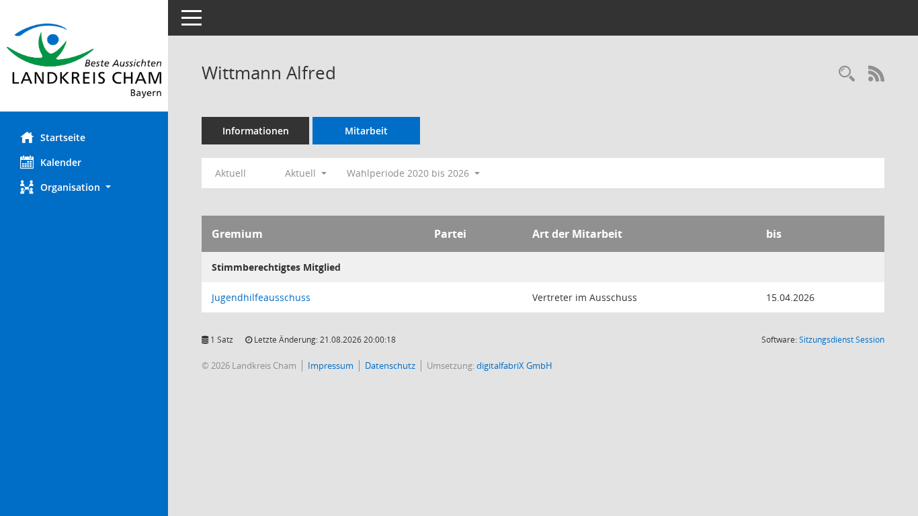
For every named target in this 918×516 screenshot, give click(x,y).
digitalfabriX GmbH (514, 365)
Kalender (60, 162)
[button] (84, 187)
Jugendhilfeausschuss (261, 297)
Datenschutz (390, 365)
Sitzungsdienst (841, 339)
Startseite (62, 137)
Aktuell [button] (302, 173)
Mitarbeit (366, 130)
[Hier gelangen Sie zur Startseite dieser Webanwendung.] (84, 61)
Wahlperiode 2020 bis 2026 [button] (409, 173)
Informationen (255, 130)
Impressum (330, 365)
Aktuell (230, 173)
